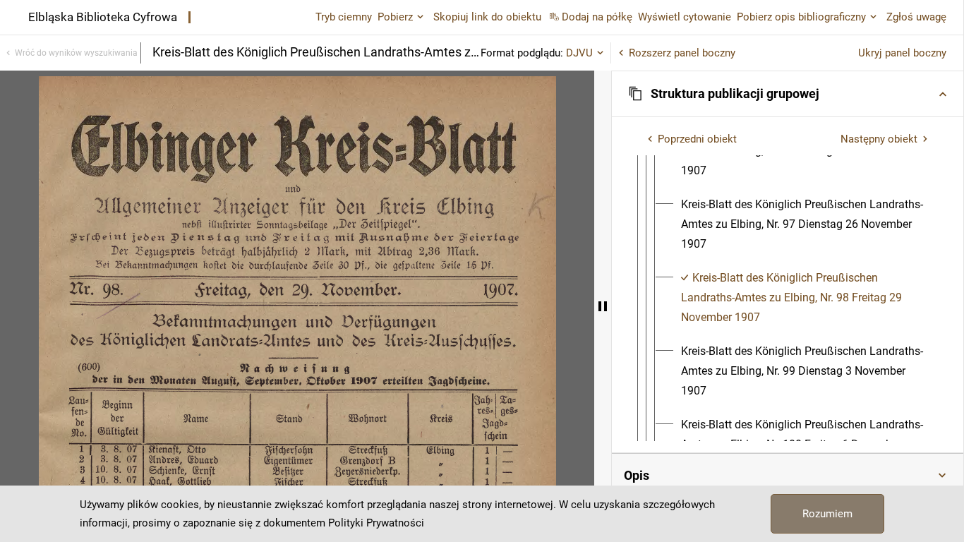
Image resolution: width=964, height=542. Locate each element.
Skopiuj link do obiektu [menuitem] (487, 17)
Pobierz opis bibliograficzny (801, 17)
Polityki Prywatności (376, 523)
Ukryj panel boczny (902, 53)
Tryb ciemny (343, 17)
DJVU (579, 53)
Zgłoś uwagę (916, 17)
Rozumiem (827, 513)
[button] (787, 93)
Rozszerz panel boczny (682, 53)
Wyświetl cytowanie (684, 17)
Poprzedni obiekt (697, 139)
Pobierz (395, 17)
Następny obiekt (879, 139)
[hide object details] (602, 306)
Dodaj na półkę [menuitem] (597, 17)
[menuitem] (805, 224)
